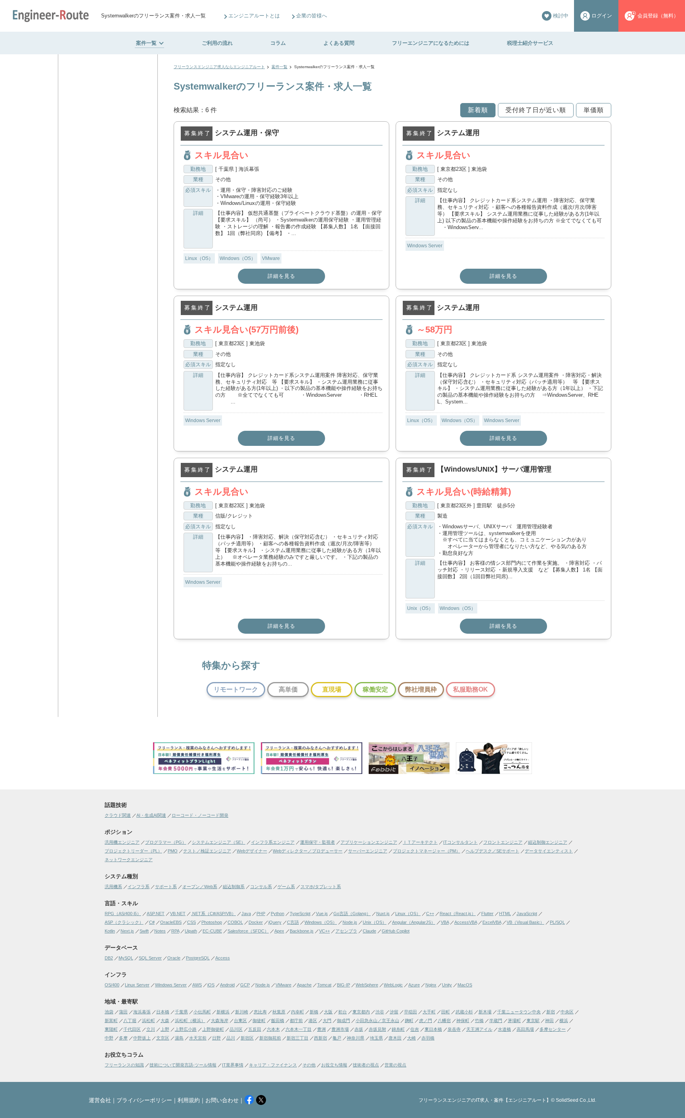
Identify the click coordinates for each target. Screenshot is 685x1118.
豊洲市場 (340, 1029)
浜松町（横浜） (190, 1020)
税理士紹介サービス (530, 43)
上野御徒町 (213, 1029)
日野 (216, 1038)
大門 (327, 1020)
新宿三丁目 (297, 1038)
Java (246, 913)
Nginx (430, 984)
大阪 (328, 1011)
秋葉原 (278, 1011)
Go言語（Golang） (352, 913)
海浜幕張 (142, 1011)
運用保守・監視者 (317, 842)
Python (277, 913)
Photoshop (211, 922)
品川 (230, 1038)
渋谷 (379, 1011)
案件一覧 (146, 43)
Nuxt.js (383, 913)
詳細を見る (281, 276)
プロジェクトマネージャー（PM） (426, 851)
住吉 (414, 1029)
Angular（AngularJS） (413, 922)
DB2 (109, 958)
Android (227, 984)
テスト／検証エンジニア (207, 851)
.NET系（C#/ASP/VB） (213, 913)
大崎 (411, 1038)
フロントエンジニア (502, 842)
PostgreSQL (198, 958)
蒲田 (123, 1011)
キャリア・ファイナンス (273, 1065)
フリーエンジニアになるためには (430, 43)
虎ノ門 (425, 1020)
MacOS (464, 984)
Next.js (127, 931)
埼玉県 (376, 1038)
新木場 (485, 1011)
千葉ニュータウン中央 (519, 1011)
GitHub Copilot (395, 931)
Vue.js (322, 913)
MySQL (126, 958)
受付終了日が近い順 (535, 110)
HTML (505, 913)
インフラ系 (138, 886)
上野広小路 (186, 1029)
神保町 (462, 1020)
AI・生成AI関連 (151, 815)
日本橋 (162, 1011)
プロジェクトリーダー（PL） (133, 851)
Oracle (173, 958)
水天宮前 (198, 1038)
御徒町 (259, 1020)
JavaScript (527, 913)
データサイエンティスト (549, 851)
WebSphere (367, 984)
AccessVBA (465, 922)
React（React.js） (458, 913)
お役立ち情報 (334, 1065)
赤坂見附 (377, 1029)
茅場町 (514, 1020)
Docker (256, 922)
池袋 (109, 1011)
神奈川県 (355, 1038)
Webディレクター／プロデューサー (307, 851)
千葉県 (181, 1011)
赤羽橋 (427, 1038)
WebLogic (393, 984)
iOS (210, 984)
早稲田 (410, 1011)
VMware (271, 258)
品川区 (236, 1029)
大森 (165, 1020)
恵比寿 (260, 1011)
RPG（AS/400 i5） (123, 913)
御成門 (343, 1020)
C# (152, 922)
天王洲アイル (479, 1029)
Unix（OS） (420, 608)
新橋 (314, 1011)
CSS (191, 922)
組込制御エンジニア (547, 842)
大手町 (429, 1011)
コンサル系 (261, 886)
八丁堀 (129, 1020)
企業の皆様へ (311, 16)
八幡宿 (444, 1020)
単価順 (594, 110)
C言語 (293, 922)
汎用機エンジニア (122, 842)
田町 (445, 1011)
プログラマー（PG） (165, 842)
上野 (165, 1029)
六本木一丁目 (298, 1029)
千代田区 (132, 1029)
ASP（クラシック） (124, 922)
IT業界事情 (232, 1065)
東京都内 (361, 1011)
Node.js (349, 922)
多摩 (123, 1038)
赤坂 (358, 1029)
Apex (279, 931)
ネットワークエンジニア (129, 859)
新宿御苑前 (270, 1038)
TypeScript (300, 913)
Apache (304, 984)
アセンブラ (346, 931)
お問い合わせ (222, 1100)
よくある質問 (338, 43)
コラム (278, 43)
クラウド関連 (118, 815)
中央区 (567, 1011)
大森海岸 (219, 1020)
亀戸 (337, 1038)
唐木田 (395, 1038)
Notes (160, 931)
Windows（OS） (238, 258)
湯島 (179, 1038)
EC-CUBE (212, 931)
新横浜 (223, 1011)
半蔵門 (495, 1020)
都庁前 (296, 1020)
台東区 (240, 1020)
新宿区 (247, 1038)
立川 (150, 1029)
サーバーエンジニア (367, 851)
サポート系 (166, 886)
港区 (312, 1020)
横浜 (563, 1020)
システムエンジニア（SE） (218, 842)
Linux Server (137, 984)
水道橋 (504, 1029)
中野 (109, 1038)
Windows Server (424, 245)
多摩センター (553, 1029)
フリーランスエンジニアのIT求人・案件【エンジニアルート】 (485, 1100)
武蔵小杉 (464, 1011)
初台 (342, 1011)
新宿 (550, 1011)
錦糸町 (398, 1029)
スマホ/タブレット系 (320, 886)
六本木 (273, 1029)
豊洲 (321, 1029)
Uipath (191, 931)
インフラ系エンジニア (273, 842)
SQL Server (150, 958)
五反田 (254, 1029)
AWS (197, 984)
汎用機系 (113, 886)
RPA (175, 931)
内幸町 (297, 1011)
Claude (369, 931)
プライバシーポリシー (144, 1100)
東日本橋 (433, 1029)
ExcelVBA (491, 922)
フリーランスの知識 (124, 1065)
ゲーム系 (286, 886)
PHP (260, 913)
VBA (445, 922)
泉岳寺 (454, 1029)
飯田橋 (277, 1020)
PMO (173, 851)
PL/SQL (557, 922)
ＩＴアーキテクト (420, 842)
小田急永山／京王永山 (377, 1020)
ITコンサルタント (460, 842)
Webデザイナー (252, 851)
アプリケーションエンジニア (369, 842)
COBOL (235, 922)
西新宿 (320, 1038)
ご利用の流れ (217, 43)
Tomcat (324, 984)
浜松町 (148, 1020)
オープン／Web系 (199, 886)
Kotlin (110, 931)
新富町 (111, 1020)
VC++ (324, 931)
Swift (144, 931)
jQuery (274, 922)
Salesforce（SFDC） (248, 931)
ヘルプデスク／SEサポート (492, 851)
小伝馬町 (202, 1011)
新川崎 (241, 1011)
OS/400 (112, 984)
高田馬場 (525, 1029)
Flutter (487, 913)
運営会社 (100, 1100)
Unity (447, 984)
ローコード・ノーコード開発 (200, 815)
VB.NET (178, 913)
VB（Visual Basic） (525, 922)
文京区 (162, 1038)
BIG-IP (343, 984)
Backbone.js (302, 931)
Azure (414, 984)
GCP (245, 984)
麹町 (409, 1020)
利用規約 (189, 1100)
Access (222, 958)
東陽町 (111, 1029)
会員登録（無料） (658, 16)
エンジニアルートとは (254, 16)
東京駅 (533, 1020)
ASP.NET (156, 913)
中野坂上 (142, 1038)
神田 (549, 1020)
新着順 (478, 110)
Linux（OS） (199, 258)
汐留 (394, 1011)
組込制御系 (234, 886)
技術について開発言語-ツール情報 (182, 1065)
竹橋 (479, 1020)
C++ (430, 913)
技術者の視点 (366, 1065)
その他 (309, 1065)
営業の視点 (395, 1065)
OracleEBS (171, 922)
